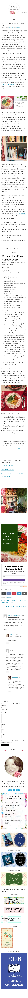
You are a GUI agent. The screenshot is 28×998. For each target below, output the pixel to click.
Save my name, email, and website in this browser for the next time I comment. (13, 741)
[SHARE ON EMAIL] (24, 593)
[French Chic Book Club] (14, 867)
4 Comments (17, 27)
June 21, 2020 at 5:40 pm (17, 678)
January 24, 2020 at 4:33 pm (16, 636)
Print (14, 252)
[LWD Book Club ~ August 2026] (14, 848)
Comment (3, 712)
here (19, 448)
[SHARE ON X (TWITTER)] (3, 593)
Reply (5, 629)
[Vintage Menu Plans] (14, 887)
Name (3, 724)
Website (3, 734)
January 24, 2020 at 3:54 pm (13, 617)
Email (3, 729)
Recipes (7, 597)
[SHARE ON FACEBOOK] (8, 593)
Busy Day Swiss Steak (7, 470)
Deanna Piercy (13, 634)
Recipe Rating (4, 707)
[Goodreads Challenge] (14, 971)
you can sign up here (7, 84)
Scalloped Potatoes (7, 465)
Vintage (10, 597)
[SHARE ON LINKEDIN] (19, 593)
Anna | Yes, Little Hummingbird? (15, 615)
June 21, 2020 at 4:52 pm (15, 652)
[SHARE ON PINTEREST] (13, 593)
